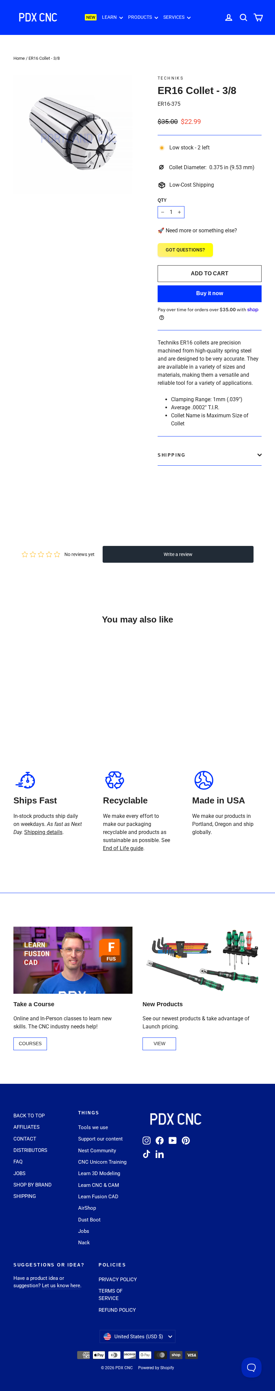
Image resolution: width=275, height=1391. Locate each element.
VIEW (159, 1043)
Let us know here (61, 1286)
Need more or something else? (201, 230)
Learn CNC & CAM (98, 1185)
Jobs (83, 1231)
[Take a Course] (72, 960)
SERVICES (174, 17)
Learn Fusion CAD (98, 1197)
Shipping (171, 455)
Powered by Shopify (156, 1367)
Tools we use (93, 1127)
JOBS (19, 1173)
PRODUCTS (140, 17)
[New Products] (202, 960)
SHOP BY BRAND (32, 1185)
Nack (84, 1243)
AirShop (87, 1208)
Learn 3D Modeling (99, 1173)
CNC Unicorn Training (102, 1162)
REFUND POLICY (117, 1310)
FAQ (17, 1162)
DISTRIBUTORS (30, 1150)
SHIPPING (24, 1196)
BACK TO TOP (29, 1116)
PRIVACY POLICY (118, 1280)
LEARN (110, 17)
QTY (162, 200)
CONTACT (24, 1139)
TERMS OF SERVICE (110, 1294)
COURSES (30, 1043)
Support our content (100, 1139)
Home (19, 58)
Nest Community (97, 1151)
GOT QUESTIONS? (185, 249)
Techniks (170, 78)
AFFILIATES (26, 1127)
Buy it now (209, 293)
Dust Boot (89, 1220)
